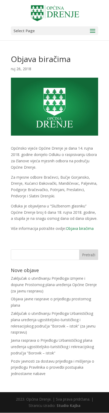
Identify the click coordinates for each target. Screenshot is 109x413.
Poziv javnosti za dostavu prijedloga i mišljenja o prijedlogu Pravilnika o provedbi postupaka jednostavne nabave (52, 367)
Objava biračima (80, 228)
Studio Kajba (68, 405)
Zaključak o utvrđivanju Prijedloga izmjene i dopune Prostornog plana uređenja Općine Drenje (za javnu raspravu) (54, 284)
